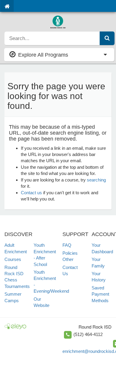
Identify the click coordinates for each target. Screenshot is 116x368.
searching (96, 179)
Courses (12, 259)
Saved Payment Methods (100, 294)
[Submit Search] (107, 38)
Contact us (31, 192)
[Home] (7, 6)
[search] (52, 38)
